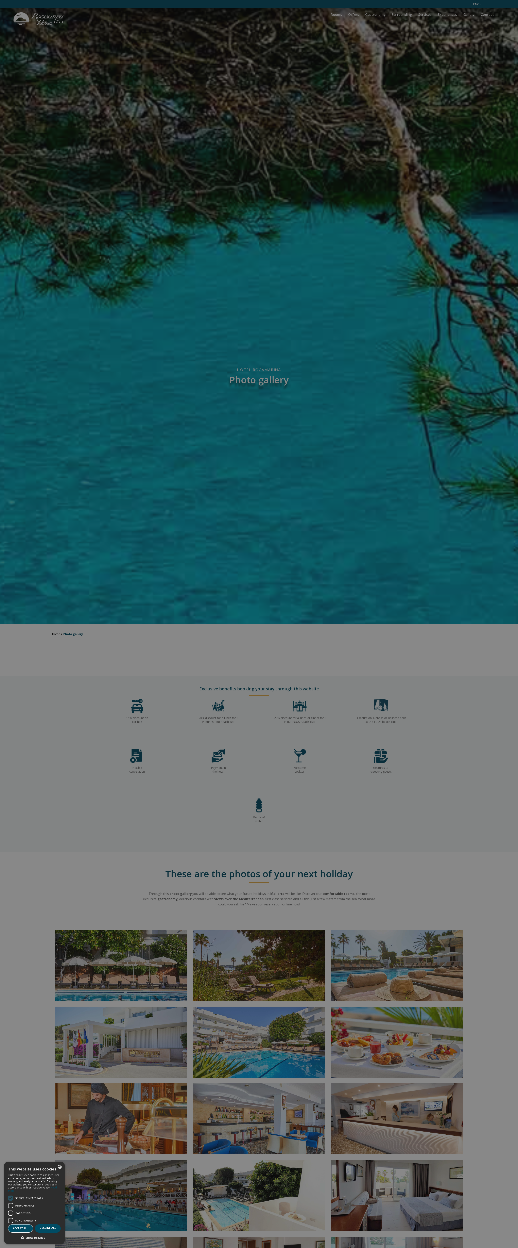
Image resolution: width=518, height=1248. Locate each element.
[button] (34, 1237)
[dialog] (34, 1203)
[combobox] (60, 1167)
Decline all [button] (48, 1228)
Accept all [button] (20, 1228)
